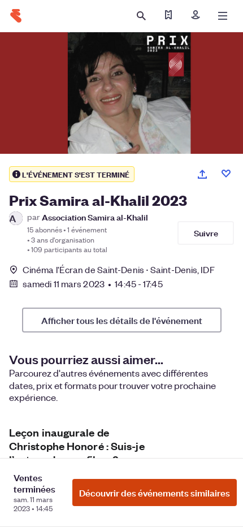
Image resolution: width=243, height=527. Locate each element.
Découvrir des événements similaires (154, 492)
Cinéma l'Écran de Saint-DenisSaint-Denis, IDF (119, 269)
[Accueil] (16, 16)
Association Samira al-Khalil (95, 216)
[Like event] (226, 174)
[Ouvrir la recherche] (141, 16)
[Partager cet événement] (202, 174)
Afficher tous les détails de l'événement (121, 320)
